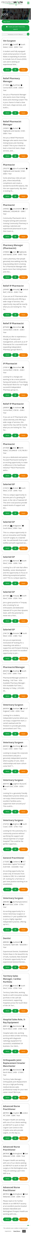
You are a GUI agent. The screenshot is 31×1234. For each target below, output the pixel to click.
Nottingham (17, 1153)
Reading (16, 671)
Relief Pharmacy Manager (11, 80)
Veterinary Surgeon (13, 704)
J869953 (6, 746)
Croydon (16, 1113)
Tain (14, 252)
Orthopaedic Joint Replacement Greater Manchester (14, 1063)
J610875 (6, 44)
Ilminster (16, 633)
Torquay (16, 596)
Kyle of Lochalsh (19, 168)
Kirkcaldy (16, 289)
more (7, 70)
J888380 (6, 902)
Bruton (15, 488)
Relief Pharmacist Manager (12, 123)
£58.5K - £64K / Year (15, 292)
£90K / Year (17, 528)
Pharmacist (9, 164)
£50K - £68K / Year (13, 1115)
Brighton (16, 824)
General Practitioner (13, 857)
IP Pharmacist (10, 363)
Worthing (16, 746)
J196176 (6, 633)
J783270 (6, 168)
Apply (23, 70)
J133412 (6, 488)
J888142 (6, 1026)
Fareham (16, 708)
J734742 (6, 824)
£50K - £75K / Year (15, 826)
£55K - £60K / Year (14, 673)
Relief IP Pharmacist (13, 285)
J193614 (6, 367)
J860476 (6, 671)
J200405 (6, 289)
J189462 (6, 209)
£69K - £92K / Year (15, 598)
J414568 (6, 448)
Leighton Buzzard (19, 784)
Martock (16, 561)
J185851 (6, 128)
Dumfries (16, 85)
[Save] (15, 70)
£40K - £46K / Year (15, 636)
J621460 (6, 596)
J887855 (6, 1113)
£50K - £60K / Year (18, 1156)
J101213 (6, 561)
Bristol (15, 985)
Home (3, 10)
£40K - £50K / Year (20, 1029)
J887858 (6, 1153)
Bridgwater (17, 526)
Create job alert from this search (16, 28)
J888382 (6, 942)
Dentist (7, 938)
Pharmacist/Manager (14, 667)
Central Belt (7, 88)
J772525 (6, 985)
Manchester (17, 1026)
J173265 (6, 861)
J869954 (6, 708)
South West (7, 528)
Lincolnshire (17, 209)
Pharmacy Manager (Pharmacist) (13, 247)
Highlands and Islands (11, 131)
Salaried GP (9, 484)
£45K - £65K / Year (16, 47)
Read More (16, 1231)
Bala (14, 448)
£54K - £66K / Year (20, 254)
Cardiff (15, 44)
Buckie (15, 128)
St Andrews (17, 407)
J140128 (6, 526)
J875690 (6, 327)
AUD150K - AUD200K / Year (13, 867)
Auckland (16, 942)
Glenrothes (17, 327)
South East (9, 786)
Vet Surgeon (9, 40)
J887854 (6, 1194)
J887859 (6, 1070)
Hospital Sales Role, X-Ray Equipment (14, 1021)
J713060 (6, 85)
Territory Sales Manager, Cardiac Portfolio (12, 978)
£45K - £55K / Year (15, 988)
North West (7, 1029)
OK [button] (24, 1231)
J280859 (6, 407)
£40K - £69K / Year (15, 563)
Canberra (16, 861)
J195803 (6, 252)
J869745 (6, 784)
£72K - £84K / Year (15, 490)
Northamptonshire (20, 902)
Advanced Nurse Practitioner (11, 1108)
